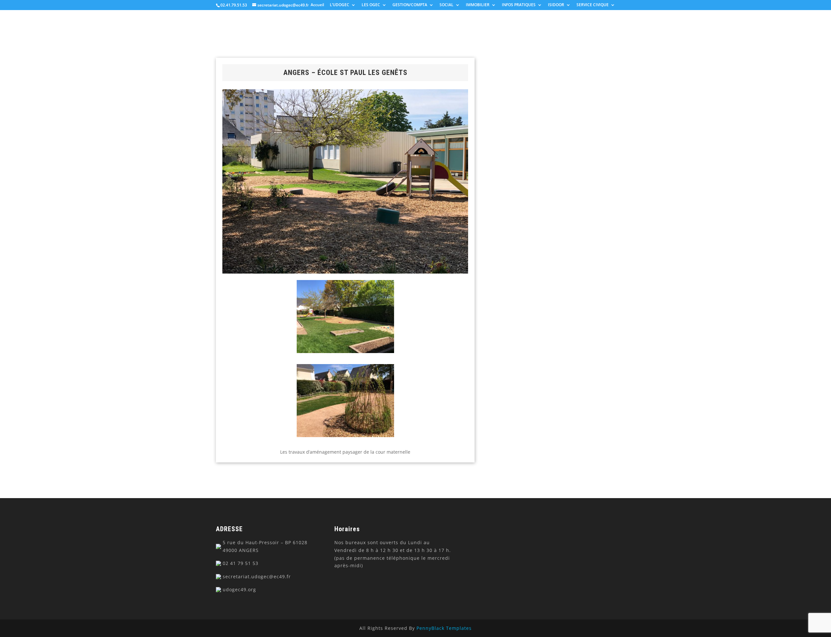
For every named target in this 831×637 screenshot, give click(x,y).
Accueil (317, 5)
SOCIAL (446, 5)
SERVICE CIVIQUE (593, 5)
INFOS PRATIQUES (519, 5)
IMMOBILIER (478, 5)
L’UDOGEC (339, 5)
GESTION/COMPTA (409, 5)
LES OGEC (371, 5)
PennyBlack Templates (444, 628)
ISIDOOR (556, 5)
